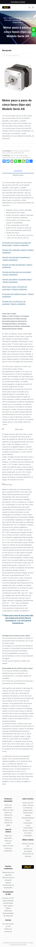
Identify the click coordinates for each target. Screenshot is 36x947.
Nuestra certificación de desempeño (8, 885)
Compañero (28, 835)
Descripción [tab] (18, 171)
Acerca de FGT (27, 803)
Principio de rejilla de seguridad (13, 265)
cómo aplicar (8, 906)
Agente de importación (15, 153)
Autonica (15, 151)
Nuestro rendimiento (21, 245)
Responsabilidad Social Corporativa (28, 820)
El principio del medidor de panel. (14, 294)
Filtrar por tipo (8, 810)
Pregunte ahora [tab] (18, 175)
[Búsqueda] (29, 7)
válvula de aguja (8, 157)
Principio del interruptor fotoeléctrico (16, 257)
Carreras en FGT (8, 898)
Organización (28, 810)
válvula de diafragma (19, 155)
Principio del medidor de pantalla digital (17, 279)
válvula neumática (23, 157)
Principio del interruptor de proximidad (16, 272)
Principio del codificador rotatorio (14, 250)
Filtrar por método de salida (8, 822)
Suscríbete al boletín (18, 2)
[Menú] (33, 7)
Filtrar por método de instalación (8, 815)
